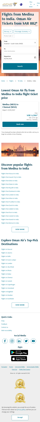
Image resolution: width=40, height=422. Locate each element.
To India (20, 81)
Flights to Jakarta (6, 253)
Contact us (4, 327)
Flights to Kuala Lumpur (8, 260)
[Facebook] (5, 341)
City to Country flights (33, 367)
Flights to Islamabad (7, 288)
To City (11, 367)
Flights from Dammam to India (10, 191)
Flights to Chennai (6, 277)
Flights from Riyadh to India (9, 188)
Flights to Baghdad (7, 292)
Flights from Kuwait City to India (11, 177)
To (4, 49)
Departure (7, 56)
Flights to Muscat (6, 249)
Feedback (4, 324)
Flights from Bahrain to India (10, 223)
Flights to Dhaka (6, 270)
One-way (6, 31)
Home (3, 81)
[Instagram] (12, 341)
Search (20, 66)
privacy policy (21, 410)
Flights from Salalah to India (10, 216)
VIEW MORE (20, 229)
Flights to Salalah (6, 281)
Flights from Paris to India (9, 212)
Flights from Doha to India (9, 181)
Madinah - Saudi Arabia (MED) (13, 44)
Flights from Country (24, 369)
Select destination (9, 51)
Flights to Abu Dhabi (7, 267)
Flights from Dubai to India (9, 184)
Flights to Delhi (6, 256)
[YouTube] (33, 341)
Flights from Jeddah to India (9, 209)
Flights (11, 81)
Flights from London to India (10, 195)
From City (14, 369)
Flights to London (6, 263)
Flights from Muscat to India (10, 174)
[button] (22, 31)
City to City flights (20, 367)
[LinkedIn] (19, 341)
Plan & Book (32, 4)
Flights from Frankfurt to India (10, 202)
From (5, 41)
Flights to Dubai (6, 274)
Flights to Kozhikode (7, 299)
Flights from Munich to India (10, 219)
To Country (4, 367)
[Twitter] (26, 341)
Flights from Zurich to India (9, 205)
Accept (20, 417)
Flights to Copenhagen (8, 285)
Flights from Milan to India (9, 198)
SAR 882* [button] (30, 24)
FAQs (3, 321)
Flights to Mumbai (7, 295)
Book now (20, 124)
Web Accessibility (6, 330)
